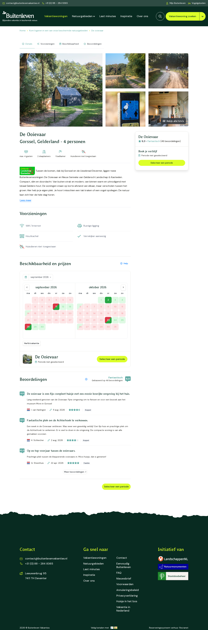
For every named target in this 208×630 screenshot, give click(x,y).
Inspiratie (126, 16)
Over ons (142, 16)
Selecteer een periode (112, 359)
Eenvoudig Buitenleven (123, 565)
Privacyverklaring (127, 595)
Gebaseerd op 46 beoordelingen (107, 380)
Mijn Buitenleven (178, 3)
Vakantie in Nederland (123, 608)
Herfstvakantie (31, 343)
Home (23, 30)
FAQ (118, 573)
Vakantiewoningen (55, 16)
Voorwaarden (124, 584)
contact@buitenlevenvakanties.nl (22, 3)
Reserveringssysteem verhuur (163, 627)
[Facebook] (24, 590)
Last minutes (107, 16)
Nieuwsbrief (123, 578)
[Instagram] (33, 590)
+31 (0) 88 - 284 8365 (57, 3)
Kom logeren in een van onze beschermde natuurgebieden (58, 30)
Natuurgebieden (82, 16)
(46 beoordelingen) (170, 141)
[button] (197, 3)
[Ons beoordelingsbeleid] (86, 379)
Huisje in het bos (126, 601)
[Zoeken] (160, 16)
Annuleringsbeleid (127, 590)
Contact (121, 558)
